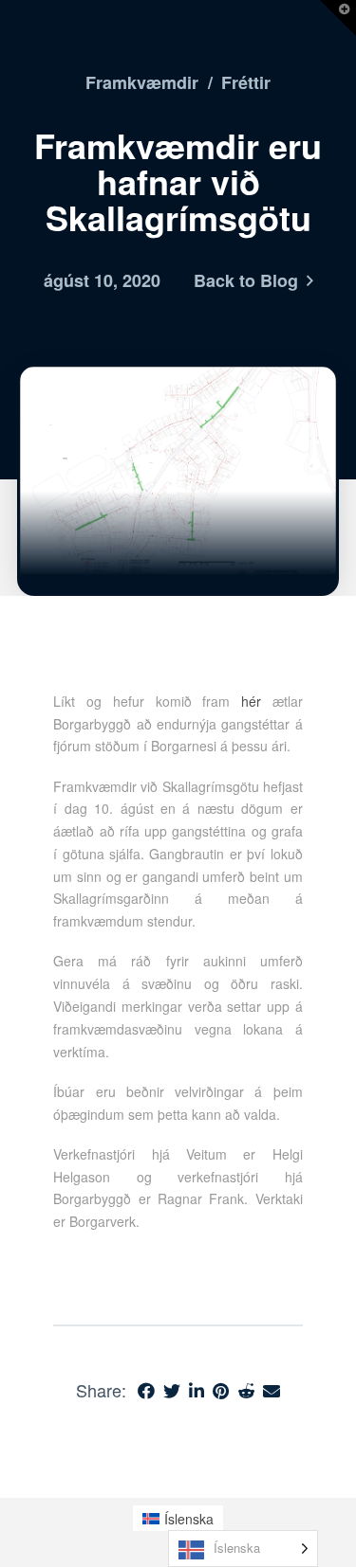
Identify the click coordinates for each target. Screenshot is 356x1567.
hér (251, 701)
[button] (338, 18)
